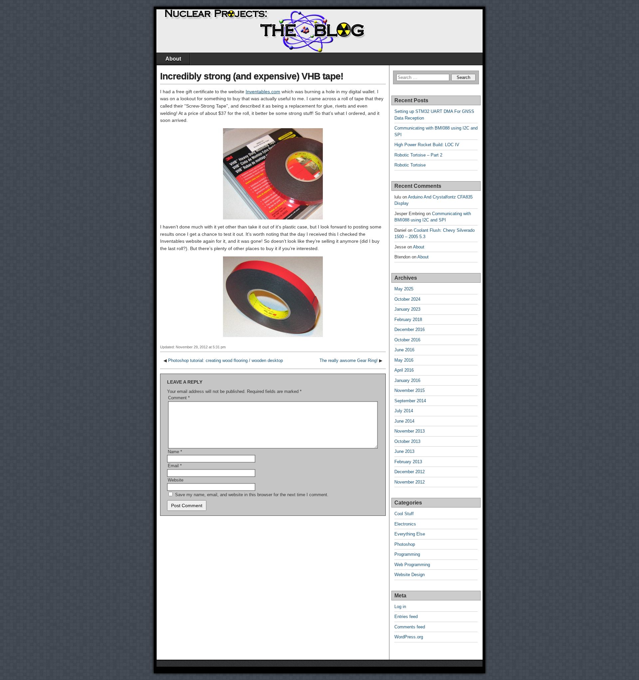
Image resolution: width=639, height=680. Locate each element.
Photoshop (404, 544)
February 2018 (408, 319)
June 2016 (404, 349)
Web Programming (412, 564)
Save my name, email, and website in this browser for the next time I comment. (251, 494)
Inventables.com (263, 91)
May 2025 (403, 288)
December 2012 (409, 471)
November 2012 (409, 482)
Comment (179, 397)
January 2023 (407, 309)
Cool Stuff (404, 513)
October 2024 (407, 299)
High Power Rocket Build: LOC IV (426, 144)
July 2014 (403, 410)
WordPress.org (408, 636)
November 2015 (409, 390)
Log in (400, 606)
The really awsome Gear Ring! (349, 360)
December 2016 (409, 329)
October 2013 (407, 441)
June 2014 (404, 421)
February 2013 (408, 461)
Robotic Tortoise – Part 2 (418, 155)
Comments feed (409, 626)
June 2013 (404, 451)
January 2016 (407, 380)
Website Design (409, 574)
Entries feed (406, 616)
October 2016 (407, 339)
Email (175, 465)
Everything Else (409, 533)
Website (175, 480)
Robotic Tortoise (410, 165)
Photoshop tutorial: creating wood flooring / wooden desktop (225, 360)
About (173, 59)
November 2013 (409, 431)
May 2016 (403, 360)
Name (175, 451)
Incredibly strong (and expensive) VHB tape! (251, 76)
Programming (407, 554)
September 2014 (410, 400)
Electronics (405, 523)
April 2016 (404, 370)
